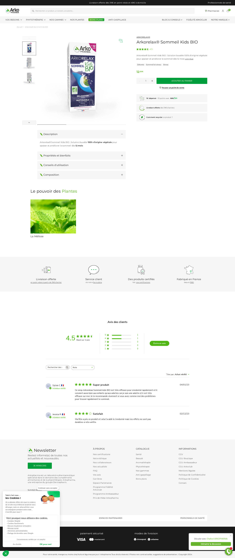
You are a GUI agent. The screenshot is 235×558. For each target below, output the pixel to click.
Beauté (139, 458)
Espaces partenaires (110, 518)
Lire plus (189, 59)
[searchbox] (55, 367)
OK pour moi (45, 544)
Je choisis (17, 544)
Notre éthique (100, 458)
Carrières (97, 479)
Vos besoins (12, 20)
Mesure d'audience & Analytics (19, 526)
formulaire (97, 282)
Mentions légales (187, 470)
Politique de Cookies (189, 479)
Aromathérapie (143, 462)
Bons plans (141, 479)
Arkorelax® (143, 37)
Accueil (19, 27)
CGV (181, 454)
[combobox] (83, 367)
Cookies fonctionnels (16, 523)
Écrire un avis (159, 343)
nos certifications (143, 282)
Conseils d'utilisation (56, 165)
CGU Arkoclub (185, 466)
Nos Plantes (77, 20)
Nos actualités (100, 466)
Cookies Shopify (14, 521)
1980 (192, 282)
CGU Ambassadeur (188, 462)
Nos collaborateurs (102, 462)
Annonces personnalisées (18, 531)
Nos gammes (142, 470)
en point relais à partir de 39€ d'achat (46, 282)
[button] (228, 11)
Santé (138, 454)
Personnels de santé (192, 518)
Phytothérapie (34, 20)
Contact (182, 483)
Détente (140, 65)
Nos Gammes (57, 20)
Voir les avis (142, 48)
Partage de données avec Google (20, 533)
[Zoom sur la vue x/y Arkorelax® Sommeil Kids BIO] (81, 80)
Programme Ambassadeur (106, 494)
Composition (51, 174)
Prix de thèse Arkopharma (105, 498)
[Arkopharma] (12, 11)
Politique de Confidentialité (192, 475)
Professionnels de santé (219, 2)
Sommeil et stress (153, 65)
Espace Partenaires (102, 483)
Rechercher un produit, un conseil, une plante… (54, 11)
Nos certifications (101, 454)
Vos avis (97, 475)
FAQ (95, 470)
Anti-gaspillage (143, 475)
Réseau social (13, 528)
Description (50, 134)
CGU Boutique (186, 458)
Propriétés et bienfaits (56, 155)
